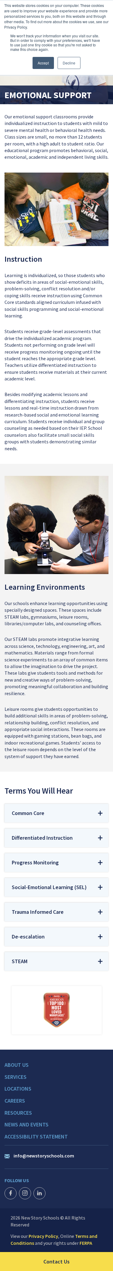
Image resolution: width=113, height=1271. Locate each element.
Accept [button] (43, 62)
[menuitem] (56, 1068)
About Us (17, 1065)
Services (16, 1077)
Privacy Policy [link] (43, 1236)
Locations (18, 1088)
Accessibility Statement (36, 1136)
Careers (15, 1101)
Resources (18, 1113)
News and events (27, 1124)
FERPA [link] (86, 1243)
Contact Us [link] (78, 1261)
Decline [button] (69, 62)
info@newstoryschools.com (44, 1156)
